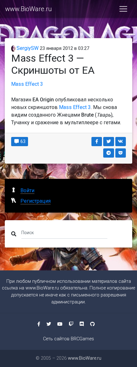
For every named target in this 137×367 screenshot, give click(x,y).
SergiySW (27, 48)
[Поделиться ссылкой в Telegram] (108, 153)
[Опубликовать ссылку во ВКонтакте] (120, 141)
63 (22, 141)
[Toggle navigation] (123, 9)
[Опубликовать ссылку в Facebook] (96, 141)
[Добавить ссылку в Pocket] (120, 153)
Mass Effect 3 (27, 84)
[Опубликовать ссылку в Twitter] (108, 141)
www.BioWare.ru (28, 9)
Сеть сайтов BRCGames (68, 339)
